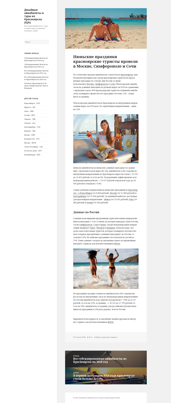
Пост (91, 337)
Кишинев (110, 228)
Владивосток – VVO (32, 139)
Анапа (103, 224)
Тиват (92, 228)
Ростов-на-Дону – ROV (33, 151)
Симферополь (101, 84)
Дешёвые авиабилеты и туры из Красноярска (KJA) (34, 16)
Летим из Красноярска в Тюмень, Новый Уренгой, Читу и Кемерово (36, 85)
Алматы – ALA (29, 123)
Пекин (90, 202)
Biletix (117, 243)
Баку (131, 199)
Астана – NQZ (29, 115)
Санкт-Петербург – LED (33, 147)
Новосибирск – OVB (32, 103)
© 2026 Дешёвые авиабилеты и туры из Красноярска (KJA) (96, 398)
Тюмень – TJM (29, 119)
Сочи (112, 84)
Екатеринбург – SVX (32, 127)
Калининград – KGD (32, 155)
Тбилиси (100, 228)
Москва (90, 84)
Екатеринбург (79, 196)
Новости (114, 337)
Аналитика (106, 337)
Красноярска (127, 74)
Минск (107, 199)
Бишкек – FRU (29, 131)
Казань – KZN (29, 135)
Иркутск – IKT (29, 107)
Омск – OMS (29, 111)
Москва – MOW (30, 143)
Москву (113, 193)
